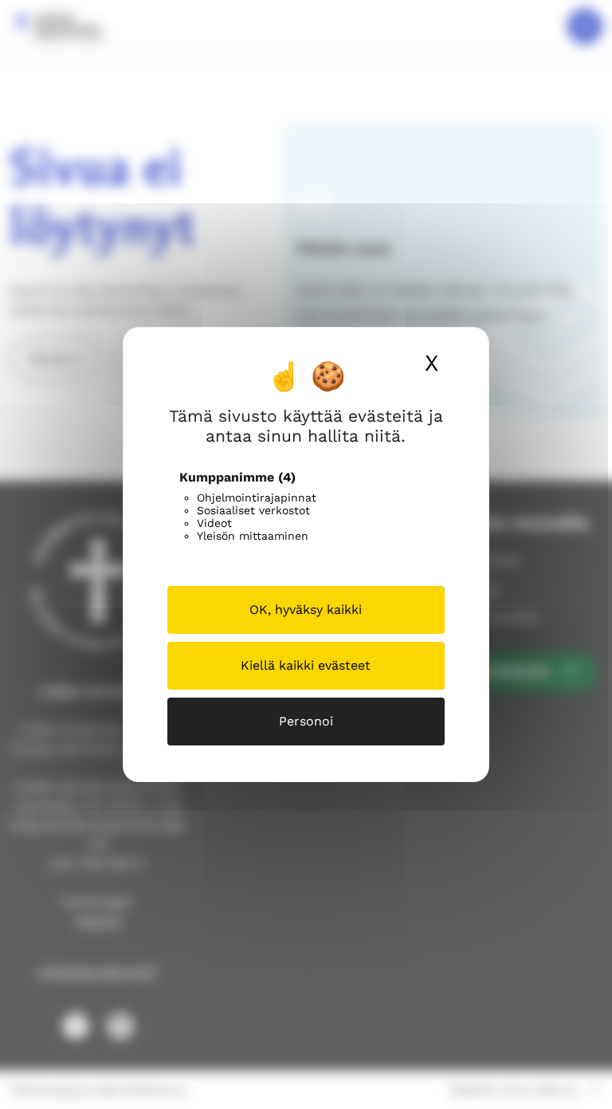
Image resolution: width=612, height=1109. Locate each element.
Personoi (306, 721)
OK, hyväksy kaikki (305, 609)
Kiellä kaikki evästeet (306, 665)
